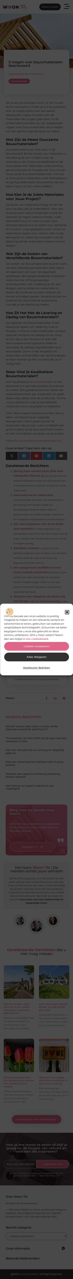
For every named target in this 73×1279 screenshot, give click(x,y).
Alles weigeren (37, 657)
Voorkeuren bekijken (36, 667)
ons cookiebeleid (37, 638)
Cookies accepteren (36, 646)
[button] (67, 612)
